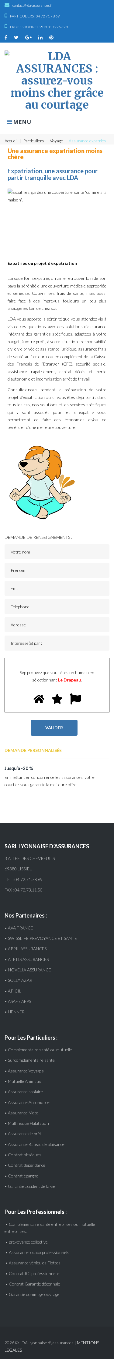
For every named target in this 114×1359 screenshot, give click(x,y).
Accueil (11, 140)
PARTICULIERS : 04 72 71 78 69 (35, 16)
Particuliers (33, 140)
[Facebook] (6, 37)
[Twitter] (16, 37)
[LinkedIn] (40, 37)
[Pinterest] (51, 37)
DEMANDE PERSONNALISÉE (33, 750)
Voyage (56, 140)
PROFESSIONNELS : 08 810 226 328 (39, 26)
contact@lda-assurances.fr (32, 5)
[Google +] (28, 37)
